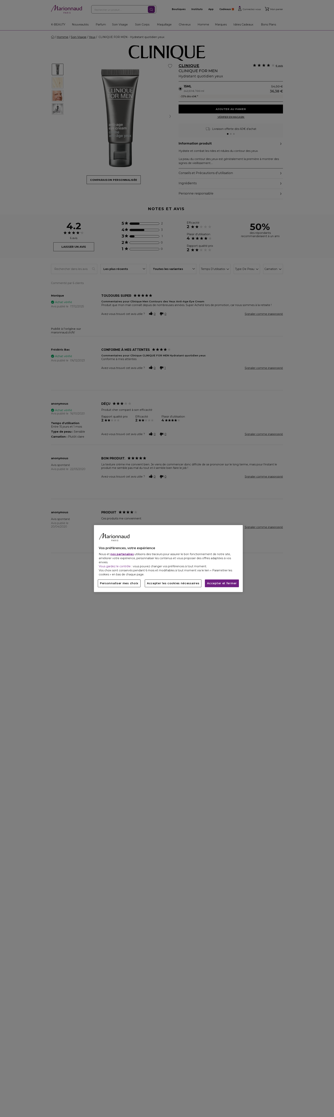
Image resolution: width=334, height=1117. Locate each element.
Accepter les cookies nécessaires (173, 583)
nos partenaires (122, 554)
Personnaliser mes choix (119, 583)
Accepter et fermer (222, 583)
